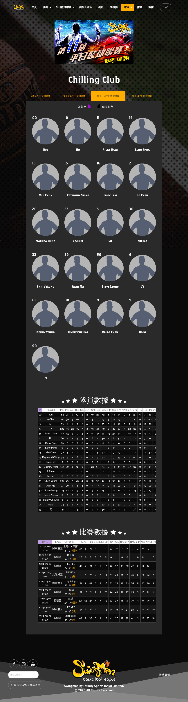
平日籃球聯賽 (63, 7)
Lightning (70, 581)
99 (40, 509)
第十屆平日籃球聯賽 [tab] (142, 96)
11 (40, 443)
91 (40, 504)
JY (51, 428)
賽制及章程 (85, 7)
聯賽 (45, 7)
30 (40, 476)
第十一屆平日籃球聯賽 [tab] (108, 96)
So (50, 424)
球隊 (126, 7)
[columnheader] (40, 410)
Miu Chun (51, 452)
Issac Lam (51, 462)
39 (40, 485)
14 (40, 447)
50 (40, 490)
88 (40, 499)
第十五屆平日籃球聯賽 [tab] (74, 96)
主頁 (34, 7)
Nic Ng (50, 476)
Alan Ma (50, 485)
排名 (139, 7)
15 (40, 452)
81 (40, 495)
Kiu (51, 414)
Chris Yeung (50, 481)
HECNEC (70, 564)
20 (40, 466)
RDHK (70, 555)
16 (40, 462)
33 (40, 481)
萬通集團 (70, 616)
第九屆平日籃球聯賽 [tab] (40, 96)
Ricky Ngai (51, 443)
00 (40, 414)
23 (40, 471)
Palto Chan (51, 433)
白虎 (70, 598)
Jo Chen (50, 419)
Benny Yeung (51, 495)
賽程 (101, 7)
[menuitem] (19, 7)
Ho (50, 438)
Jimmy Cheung (51, 499)
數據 (151, 7)
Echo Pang (51, 447)
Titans (70, 590)
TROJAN (70, 572)
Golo (50, 504)
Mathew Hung (51, 466)
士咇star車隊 (70, 546)
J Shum (51, 471)
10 (40, 438)
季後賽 (114, 7)
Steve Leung (50, 490)
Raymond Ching (50, 457)
